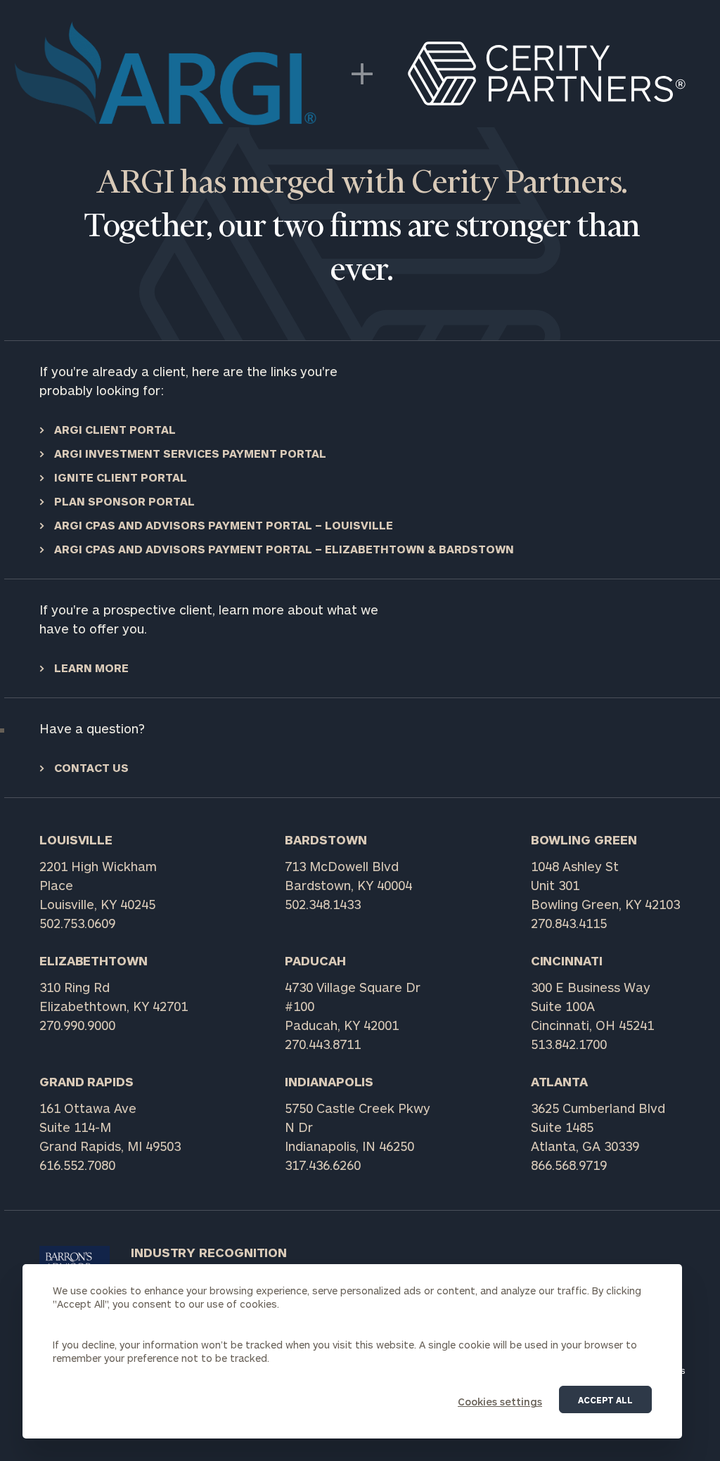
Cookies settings (500, 1402)
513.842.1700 (569, 1044)
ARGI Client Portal (113, 429)
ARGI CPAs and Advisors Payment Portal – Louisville (222, 525)
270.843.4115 (569, 923)
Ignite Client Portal (119, 477)
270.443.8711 (323, 1044)
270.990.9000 (77, 1025)
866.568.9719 (569, 1165)
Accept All (605, 1400)
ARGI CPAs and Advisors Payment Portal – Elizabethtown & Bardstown (282, 548)
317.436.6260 (323, 1165)
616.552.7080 (77, 1165)
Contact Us (90, 767)
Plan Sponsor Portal (123, 501)
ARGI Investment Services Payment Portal (188, 453)
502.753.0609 (77, 923)
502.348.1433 (323, 904)
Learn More (90, 667)
